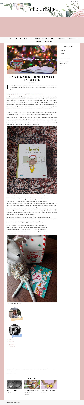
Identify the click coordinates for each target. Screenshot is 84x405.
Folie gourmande (38, 41)
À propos (17, 38)
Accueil (10, 38)
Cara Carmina (10, 369)
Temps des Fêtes (62, 38)
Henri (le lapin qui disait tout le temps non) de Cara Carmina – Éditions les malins (25, 94)
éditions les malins (43, 369)
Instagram (63, 53)
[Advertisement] (42, 27)
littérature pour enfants (11, 370)
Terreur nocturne (12, 390)
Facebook (63, 50)
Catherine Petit (26, 369)
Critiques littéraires (48, 38)
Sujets (25, 38)
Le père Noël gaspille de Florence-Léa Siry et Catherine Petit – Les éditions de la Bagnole (27, 195)
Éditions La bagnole (34, 369)
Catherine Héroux (18, 369)
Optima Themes (17, 402)
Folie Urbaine (42, 8)
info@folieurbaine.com (65, 59)
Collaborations (35, 38)
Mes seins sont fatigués (48, 390)
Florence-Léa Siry (52, 369)
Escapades (72, 38)
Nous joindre (48, 41)
